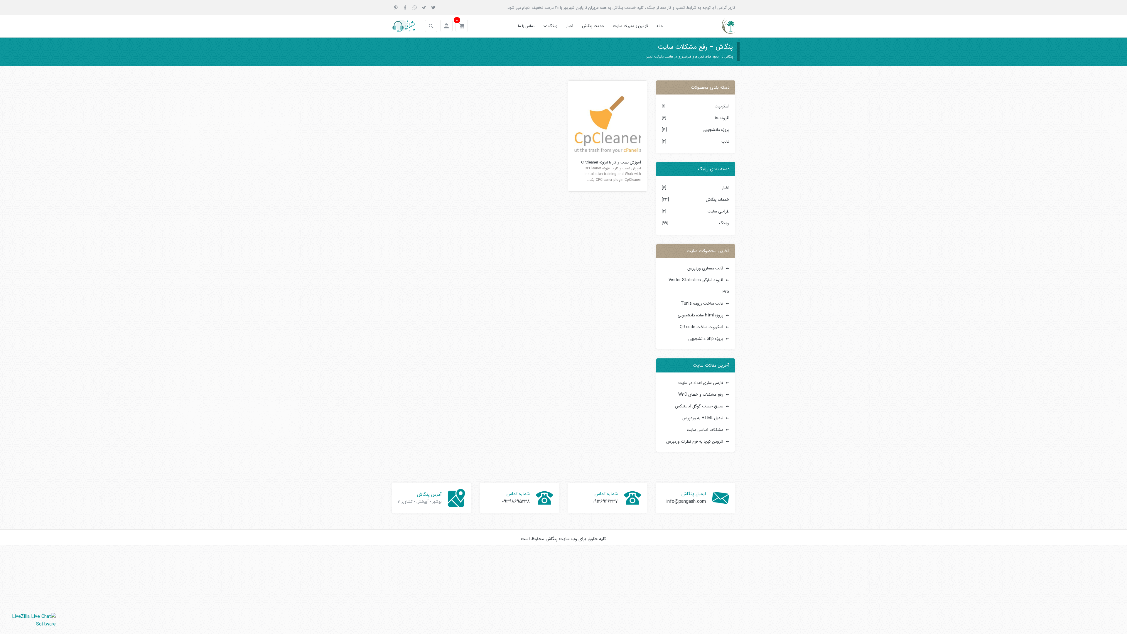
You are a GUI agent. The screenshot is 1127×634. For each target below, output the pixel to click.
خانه (660, 26)
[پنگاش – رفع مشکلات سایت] (723, 26)
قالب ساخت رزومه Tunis (702, 303)
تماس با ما (526, 26)
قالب (725, 141)
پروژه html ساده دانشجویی (700, 315)
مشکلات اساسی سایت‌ (705, 429)
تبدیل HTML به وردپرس (702, 418)
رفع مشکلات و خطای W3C (700, 394)
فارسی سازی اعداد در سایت (700, 383)
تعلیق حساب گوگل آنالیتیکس (699, 406)
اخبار (569, 26)
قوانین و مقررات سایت (630, 26)
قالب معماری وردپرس (705, 268)
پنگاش (728, 56)
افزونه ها (722, 118)
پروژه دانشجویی (716, 130)
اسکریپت (722, 106)
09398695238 (516, 501)
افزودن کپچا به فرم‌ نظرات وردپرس (694, 441)
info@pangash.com (686, 501)
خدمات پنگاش (593, 26)
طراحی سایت (718, 211)
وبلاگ (552, 26)
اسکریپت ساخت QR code (701, 327)
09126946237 (605, 501)
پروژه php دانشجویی (705, 338)
